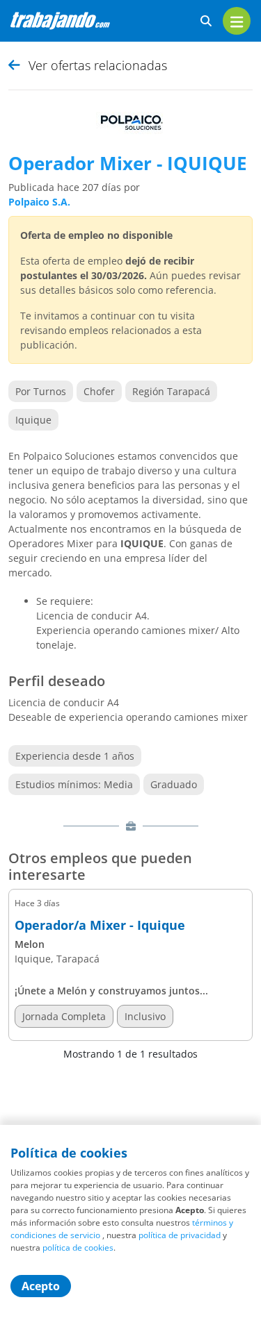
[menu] (237, 21)
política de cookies (77, 1247)
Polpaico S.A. (39, 201)
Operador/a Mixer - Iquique (100, 925)
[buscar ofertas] (206, 21)
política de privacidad (180, 1235)
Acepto (41, 1286)
